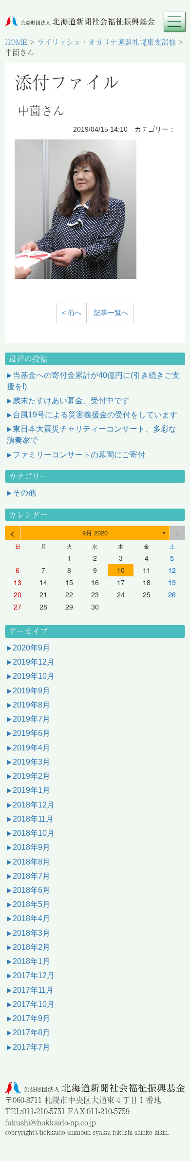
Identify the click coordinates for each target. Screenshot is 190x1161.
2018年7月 (31, 876)
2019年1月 (31, 790)
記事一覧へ (111, 312)
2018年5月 (31, 904)
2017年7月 (31, 1047)
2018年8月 (31, 862)
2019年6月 (31, 733)
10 (121, 570)
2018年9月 (31, 847)
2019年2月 (31, 776)
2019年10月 (34, 676)
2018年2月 (31, 947)
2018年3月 (31, 933)
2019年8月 (31, 705)
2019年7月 (31, 719)
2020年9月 (31, 648)
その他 (24, 493)
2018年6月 (31, 890)
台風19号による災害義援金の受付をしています (95, 415)
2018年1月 (31, 961)
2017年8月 (31, 1032)
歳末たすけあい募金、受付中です (71, 400)
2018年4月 (31, 918)
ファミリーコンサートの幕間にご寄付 (79, 455)
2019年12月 (34, 662)
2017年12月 (34, 975)
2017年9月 (31, 1018)
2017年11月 (33, 990)
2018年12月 (34, 805)
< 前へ (71, 312)
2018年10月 (34, 833)
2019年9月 (31, 691)
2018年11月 (33, 819)
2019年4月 (31, 748)
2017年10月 (34, 1004)
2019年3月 (31, 762)
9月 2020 (95, 532)
